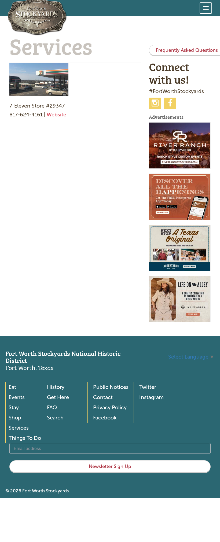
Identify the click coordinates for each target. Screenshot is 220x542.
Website (56, 114)
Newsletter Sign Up (110, 466)
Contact (103, 397)
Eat (12, 387)
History (55, 387)
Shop (15, 417)
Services (19, 428)
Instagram (151, 397)
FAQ (52, 407)
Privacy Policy (110, 407)
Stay (14, 407)
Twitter (147, 387)
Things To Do (25, 438)
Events (17, 397)
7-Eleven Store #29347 (37, 105)
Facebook (104, 417)
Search (55, 417)
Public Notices (111, 387)
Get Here (58, 397)
